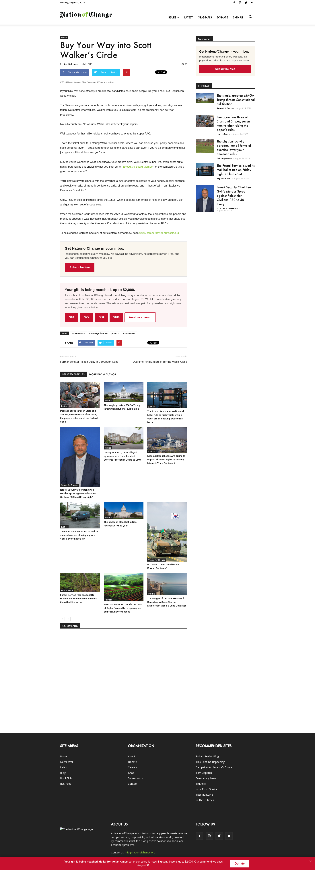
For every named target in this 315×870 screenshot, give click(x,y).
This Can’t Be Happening (210, 762)
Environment (67, 590)
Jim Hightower (71, 64)
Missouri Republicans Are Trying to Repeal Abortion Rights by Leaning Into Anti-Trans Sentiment (166, 460)
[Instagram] (240, 2)
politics (115, 333)
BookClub (66, 778)
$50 (101, 317)
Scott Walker (129, 333)
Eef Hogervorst (224, 158)
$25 (86, 317)
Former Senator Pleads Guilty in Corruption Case (89, 361)
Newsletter (66, 762)
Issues (172, 17)
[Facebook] (234, 2)
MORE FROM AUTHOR (102, 374)
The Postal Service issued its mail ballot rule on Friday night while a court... (236, 169)
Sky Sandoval (224, 178)
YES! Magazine (204, 794)
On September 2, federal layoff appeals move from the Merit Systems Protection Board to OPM (122, 456)
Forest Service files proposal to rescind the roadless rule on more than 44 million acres (78, 599)
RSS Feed (65, 783)
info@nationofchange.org (140, 852)
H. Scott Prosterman (227, 208)
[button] (250, 17)
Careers (132, 767)
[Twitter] (246, 2)
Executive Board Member (138, 166)
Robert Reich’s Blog (207, 756)
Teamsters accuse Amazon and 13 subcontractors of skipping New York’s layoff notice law (79, 535)
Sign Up (238, 17)
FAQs (131, 772)
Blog (63, 772)
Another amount (140, 317)
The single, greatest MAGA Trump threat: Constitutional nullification (236, 99)
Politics (64, 37)
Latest (188, 17)
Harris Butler (224, 134)
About (131, 756)
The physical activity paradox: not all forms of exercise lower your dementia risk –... (234, 147)
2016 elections (78, 333)
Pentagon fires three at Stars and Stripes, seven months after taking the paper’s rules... (233, 123)
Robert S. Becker (225, 108)
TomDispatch (204, 772)
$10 (71, 317)
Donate (222, 17)
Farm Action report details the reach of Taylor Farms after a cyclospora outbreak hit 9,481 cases (123, 608)
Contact (132, 783)
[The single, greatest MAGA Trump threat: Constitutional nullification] (123, 392)
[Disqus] (123, 678)
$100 (116, 317)
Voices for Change (69, 485)
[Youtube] (252, 2)
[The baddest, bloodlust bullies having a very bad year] (123, 510)
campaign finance (98, 333)
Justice (64, 406)
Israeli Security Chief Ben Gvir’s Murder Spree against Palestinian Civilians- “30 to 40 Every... (234, 195)
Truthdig (201, 783)
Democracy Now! (206, 778)
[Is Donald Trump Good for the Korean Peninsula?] (167, 532)
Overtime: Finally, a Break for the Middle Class (160, 361)
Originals (205, 17)
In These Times (205, 800)
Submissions (135, 778)
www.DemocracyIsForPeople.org (159, 232)
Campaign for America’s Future (214, 767)
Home (63, 756)
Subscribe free (79, 267)
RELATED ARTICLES (73, 374)
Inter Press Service (207, 789)
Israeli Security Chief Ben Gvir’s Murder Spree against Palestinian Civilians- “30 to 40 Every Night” (78, 493)
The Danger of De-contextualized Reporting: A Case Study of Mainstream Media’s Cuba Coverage (166, 602)
